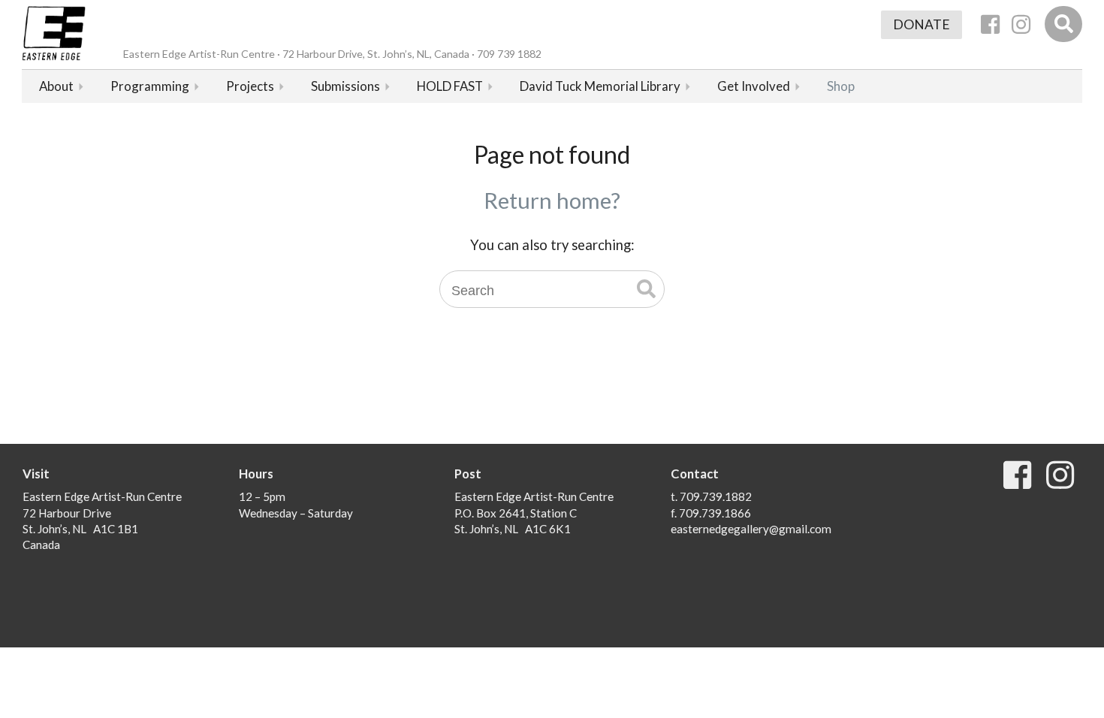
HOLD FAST (450, 86)
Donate (921, 24)
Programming (149, 86)
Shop (841, 86)
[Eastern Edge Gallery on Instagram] (1021, 24)
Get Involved (753, 86)
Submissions (345, 86)
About (56, 86)
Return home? (552, 200)
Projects (250, 86)
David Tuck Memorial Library (600, 86)
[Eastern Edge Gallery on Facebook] (990, 24)
